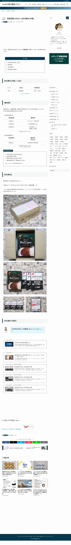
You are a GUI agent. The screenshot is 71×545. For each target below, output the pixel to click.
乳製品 (63, 148)
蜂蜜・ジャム (60, 157)
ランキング (54, 110)
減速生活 (54, 128)
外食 (51, 153)
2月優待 (56, 137)
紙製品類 (55, 155)
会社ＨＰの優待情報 (25, 93)
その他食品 (65, 143)
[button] (6, 442)
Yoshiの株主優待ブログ (11, 4)
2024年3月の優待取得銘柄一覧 (22, 342)
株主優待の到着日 (12, 69)
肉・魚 (60, 155)
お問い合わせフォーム (41, 536)
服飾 (66, 153)
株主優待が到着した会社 (14, 62)
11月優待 (62, 141)
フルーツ (52, 148)
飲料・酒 (64, 159)
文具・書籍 (55, 153)
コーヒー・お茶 (57, 146)
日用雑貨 (61, 153)
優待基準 (10, 64)
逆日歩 (54, 104)
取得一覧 (55, 94)
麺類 (51, 162)
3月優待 (10, 21)
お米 (61, 143)
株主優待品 (10, 67)
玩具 (51, 155)
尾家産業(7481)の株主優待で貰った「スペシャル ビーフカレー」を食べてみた (29, 356)
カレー (14, 21)
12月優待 (52, 143)
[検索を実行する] (67, 18)
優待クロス (54, 113)
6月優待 (56, 139)
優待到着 (5, 21)
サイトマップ (50, 536)
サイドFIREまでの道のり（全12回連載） (59, 125)
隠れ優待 (55, 99)
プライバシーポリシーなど (23, 536)
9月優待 (51, 141)
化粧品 (63, 150)
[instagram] (66, 1)
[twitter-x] (64, 1)
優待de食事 (55, 119)
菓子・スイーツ (53, 157)
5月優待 (51, 139)
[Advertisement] (25, 34)
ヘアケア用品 (58, 148)
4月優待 (66, 137)
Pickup (56, 143)
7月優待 (61, 139)
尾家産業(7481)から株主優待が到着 (23, 366)
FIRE (53, 122)
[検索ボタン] (67, 4)
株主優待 (54, 91)
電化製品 (59, 159)
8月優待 (66, 139)
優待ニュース (56, 102)
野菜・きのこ (52, 159)
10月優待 (56, 141)
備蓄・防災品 (58, 150)
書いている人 (33, 536)
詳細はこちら (43, 8)
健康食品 (52, 150)
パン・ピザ (64, 146)
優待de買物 (55, 116)
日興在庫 (54, 107)
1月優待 (51, 137)
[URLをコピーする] (44, 442)
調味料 (66, 157)
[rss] (68, 1)
